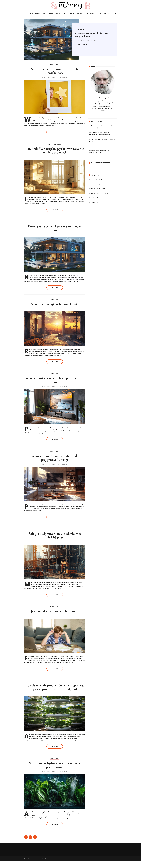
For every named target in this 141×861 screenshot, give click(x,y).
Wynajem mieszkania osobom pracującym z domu (55, 380)
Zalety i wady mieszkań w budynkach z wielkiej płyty (55, 535)
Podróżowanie (93, 198)
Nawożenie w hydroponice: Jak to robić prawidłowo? (54, 765)
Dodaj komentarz (62, 77)
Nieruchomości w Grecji (38, 14)
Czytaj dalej (55, 132)
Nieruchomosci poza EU (77, 14)
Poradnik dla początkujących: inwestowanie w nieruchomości (55, 150)
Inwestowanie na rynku (54, 144)
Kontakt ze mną (104, 14)
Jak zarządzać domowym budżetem (54, 611)
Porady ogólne (91, 14)
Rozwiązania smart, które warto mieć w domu (54, 228)
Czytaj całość (82, 44)
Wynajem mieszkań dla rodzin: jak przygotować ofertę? (55, 458)
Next (39, 837)
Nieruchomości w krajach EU (58, 14)
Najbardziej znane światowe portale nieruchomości (54, 71)
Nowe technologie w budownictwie (86, 35)
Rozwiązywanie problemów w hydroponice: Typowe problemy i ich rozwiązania (54, 687)
